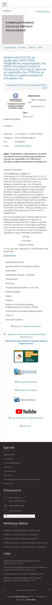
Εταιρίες (8, 296)
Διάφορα (31, 47)
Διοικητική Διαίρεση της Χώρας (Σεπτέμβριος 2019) (23, 574)
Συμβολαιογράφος (12, 292)
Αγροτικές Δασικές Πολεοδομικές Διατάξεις (22, 266)
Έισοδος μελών (43, 11)
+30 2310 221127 (15, 511)
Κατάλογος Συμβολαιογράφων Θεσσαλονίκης (22, 530)
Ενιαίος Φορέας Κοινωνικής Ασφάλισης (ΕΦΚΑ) (23, 311)
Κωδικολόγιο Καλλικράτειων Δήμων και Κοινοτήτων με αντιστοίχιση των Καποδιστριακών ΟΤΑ (25, 568)
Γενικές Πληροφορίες (12, 463)
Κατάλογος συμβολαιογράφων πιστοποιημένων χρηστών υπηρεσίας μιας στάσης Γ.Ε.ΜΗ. (23, 579)
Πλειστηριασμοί (11, 279)
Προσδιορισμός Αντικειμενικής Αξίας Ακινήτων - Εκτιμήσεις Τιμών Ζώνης (22, 562)
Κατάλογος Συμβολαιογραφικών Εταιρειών (21, 538)
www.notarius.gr (21, 596)
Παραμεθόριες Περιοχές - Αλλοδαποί (20, 275)
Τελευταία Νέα (9, 471)
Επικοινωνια (8, 483)
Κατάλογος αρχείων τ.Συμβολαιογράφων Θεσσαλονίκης (26, 543)
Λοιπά (40, 47)
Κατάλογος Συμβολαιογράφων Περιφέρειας (21, 534)
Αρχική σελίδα (10, 47)
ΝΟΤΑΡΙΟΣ (8, 475)
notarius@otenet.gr (16, 505)
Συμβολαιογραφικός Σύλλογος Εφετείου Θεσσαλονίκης (26, 590)
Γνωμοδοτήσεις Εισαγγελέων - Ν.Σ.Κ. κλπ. (22, 287)
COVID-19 (9, 315)
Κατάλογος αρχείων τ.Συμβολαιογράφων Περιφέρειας (25, 547)
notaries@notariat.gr (23, 146)
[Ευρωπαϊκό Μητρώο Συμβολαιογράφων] (26, 418)
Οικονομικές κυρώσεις (14, 319)
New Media (31, 599)
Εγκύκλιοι (22, 47)
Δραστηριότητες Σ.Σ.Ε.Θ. (14, 262)
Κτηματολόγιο (11, 270)
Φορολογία (9, 283)
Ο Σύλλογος (8, 459)
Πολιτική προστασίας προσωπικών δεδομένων (22, 479)
